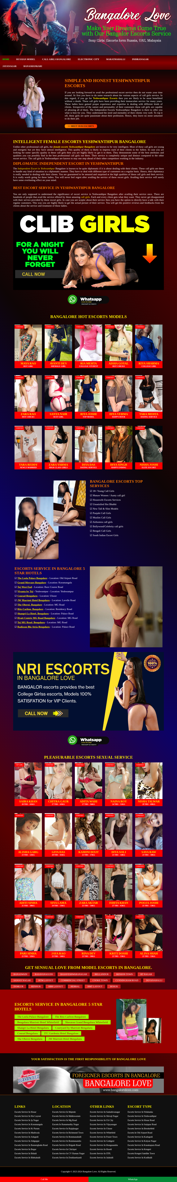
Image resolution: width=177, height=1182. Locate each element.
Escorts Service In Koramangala (29, 1124)
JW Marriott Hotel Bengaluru (65, 1038)
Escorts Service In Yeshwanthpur (142, 1116)
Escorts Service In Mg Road (64, 1120)
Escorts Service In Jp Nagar (27, 1120)
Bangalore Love (90, 1171)
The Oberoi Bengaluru (29, 1038)
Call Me (44, 1179)
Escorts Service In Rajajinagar (65, 1128)
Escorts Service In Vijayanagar (103, 1124)
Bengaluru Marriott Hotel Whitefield (38, 1022)
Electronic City (88, 59)
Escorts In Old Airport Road (140, 1133)
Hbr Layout (55, 986)
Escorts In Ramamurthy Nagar (65, 1124)
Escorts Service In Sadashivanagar (105, 1112)
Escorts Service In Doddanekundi (67, 1157)
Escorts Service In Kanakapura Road (144, 1145)
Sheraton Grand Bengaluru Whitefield (86, 1022)
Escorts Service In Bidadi (26, 1153)
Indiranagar (140, 59)
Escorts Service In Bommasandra (66, 1141)
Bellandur (102, 974)
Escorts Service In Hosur (25, 1112)
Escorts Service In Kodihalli (140, 1157)
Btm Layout (45, 980)
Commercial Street (73, 980)
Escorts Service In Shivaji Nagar (104, 1116)
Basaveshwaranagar (73, 974)
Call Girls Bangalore (56, 59)
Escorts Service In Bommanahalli (66, 1137)
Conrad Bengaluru (27, 1033)
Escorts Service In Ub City (101, 1120)
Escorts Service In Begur (25, 1149)
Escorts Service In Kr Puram (27, 1128)
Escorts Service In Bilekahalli (27, 1157)
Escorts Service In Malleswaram (66, 1116)
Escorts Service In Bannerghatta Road (31, 1145)
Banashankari (33, 66)
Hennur (36, 986)
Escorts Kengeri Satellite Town (141, 1153)
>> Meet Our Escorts (81, 126)
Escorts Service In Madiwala (27, 1133)
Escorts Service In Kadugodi (140, 1137)
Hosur (114, 986)
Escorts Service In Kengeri (139, 1149)
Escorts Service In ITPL (100, 1153)
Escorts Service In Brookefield (141, 1128)
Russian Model (25, 59)
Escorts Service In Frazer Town (103, 1137)
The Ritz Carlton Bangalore (70, 1016)
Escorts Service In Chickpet (64, 1149)
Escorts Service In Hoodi (101, 1149)
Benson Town (124, 974)
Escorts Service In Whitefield (102, 1133)
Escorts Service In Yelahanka (140, 1112)
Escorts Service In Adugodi (26, 1137)
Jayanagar (9, 66)
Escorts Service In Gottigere (102, 1141)
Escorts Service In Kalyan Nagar (142, 1141)
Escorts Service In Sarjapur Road (142, 1124)
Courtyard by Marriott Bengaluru (73, 1027)
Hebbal (75, 986)
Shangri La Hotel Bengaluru (33, 1027)
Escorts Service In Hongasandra (104, 1145)
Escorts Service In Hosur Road (141, 1120)
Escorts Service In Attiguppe (27, 1141)
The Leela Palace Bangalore (33, 1016)
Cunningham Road (126, 980)
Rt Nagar (146, 974)
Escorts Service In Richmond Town (67, 1133)
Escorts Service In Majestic (64, 1112)
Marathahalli (115, 59)
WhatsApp (132, 1179)
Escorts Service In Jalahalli (101, 1157)
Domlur (18, 986)
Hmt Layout (95, 986)
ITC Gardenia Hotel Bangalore (61, 1033)
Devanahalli (154, 980)
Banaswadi (20, 974)
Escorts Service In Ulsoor (101, 1128)
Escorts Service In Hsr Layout (28, 1116)
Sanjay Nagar (22, 980)
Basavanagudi (44, 974)
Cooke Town (100, 980)
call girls (85, 197)
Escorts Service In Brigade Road (66, 1145)
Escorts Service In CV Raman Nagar (68, 1153)
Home (5, 59)
